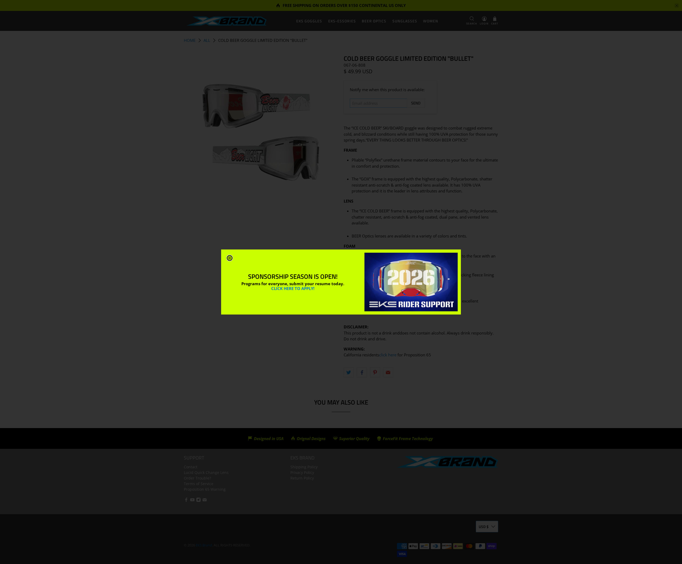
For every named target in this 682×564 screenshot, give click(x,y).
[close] (229, 258)
